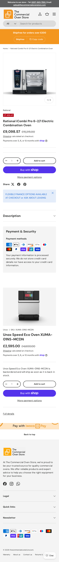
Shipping (7, 136)
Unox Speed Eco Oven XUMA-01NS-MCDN (27, 336)
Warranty (6, 555)
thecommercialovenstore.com (21, 550)
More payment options (29, 177)
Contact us (27, 555)
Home (5, 48)
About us (16, 555)
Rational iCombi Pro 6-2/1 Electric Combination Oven (31, 48)
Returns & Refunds (42, 555)
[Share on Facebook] (19, 184)
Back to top (29, 434)
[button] (47, 14)
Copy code (37, 39)
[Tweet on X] (13, 184)
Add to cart (39, 160)
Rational (6, 110)
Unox (5, 329)
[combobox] (29, 23)
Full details (8, 413)
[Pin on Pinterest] (25, 184)
